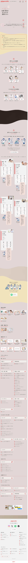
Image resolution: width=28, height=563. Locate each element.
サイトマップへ (14, 558)
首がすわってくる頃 (7, 169)
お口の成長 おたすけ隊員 (4, 182)
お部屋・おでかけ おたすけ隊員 (4, 219)
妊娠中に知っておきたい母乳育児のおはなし (23, 538)
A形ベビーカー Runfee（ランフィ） (6, 467)
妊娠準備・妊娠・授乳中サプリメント (4, 549)
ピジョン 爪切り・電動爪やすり (6, 441)
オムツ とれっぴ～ (17, 446)
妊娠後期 (10, 242)
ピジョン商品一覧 (4, 534)
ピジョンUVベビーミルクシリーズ (6, 431)
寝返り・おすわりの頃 (10, 169)
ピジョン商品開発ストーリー (4, 537)
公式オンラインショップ (4, 535)
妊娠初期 (3, 242)
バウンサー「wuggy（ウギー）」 (6, 480)
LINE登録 (22, 1)
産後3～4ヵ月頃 (10, 244)
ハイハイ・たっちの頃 (3, 173)
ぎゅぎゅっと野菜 (17, 381)
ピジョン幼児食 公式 (17, 388)
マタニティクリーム (17, 490)
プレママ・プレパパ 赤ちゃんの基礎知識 (23, 534)
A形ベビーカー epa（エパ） (5, 465)
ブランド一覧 (23, 27)
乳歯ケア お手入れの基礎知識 (19, 420)
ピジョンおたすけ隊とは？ (14, 152)
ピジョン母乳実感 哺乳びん (5, 363)
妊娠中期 (7, 242)
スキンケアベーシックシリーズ (6, 421)
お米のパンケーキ (17, 383)
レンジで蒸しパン (17, 385)
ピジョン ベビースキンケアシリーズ (6, 420)
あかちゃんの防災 (4, 481)
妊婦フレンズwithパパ (22, 536)
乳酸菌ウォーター (17, 380)
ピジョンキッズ (21, 553)
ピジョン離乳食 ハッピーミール (19, 373)
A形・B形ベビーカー (4, 464)
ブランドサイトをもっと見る (5, 556)
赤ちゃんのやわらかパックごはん (19, 378)
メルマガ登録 (14, 529)
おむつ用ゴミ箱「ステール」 (18, 444)
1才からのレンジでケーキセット (19, 386)
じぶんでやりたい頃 (10, 172)
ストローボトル (4, 401)
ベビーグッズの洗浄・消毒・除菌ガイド (7, 373)
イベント (12, 534)
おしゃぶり (3, 411)
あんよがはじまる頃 (7, 172)
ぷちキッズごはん (17, 392)
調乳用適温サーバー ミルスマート (19, 363)
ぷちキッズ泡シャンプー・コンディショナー (7, 433)
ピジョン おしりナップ (18, 441)
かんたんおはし (17, 404)
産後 (3, 244)
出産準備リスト (3, 539)
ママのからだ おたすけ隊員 (4, 256)
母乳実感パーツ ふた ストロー (5, 368)
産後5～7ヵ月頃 (3, 247)
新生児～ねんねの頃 (3, 169)
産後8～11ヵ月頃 (7, 247)
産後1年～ (10, 246)
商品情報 (23, 24)
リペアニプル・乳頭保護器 (18, 499)
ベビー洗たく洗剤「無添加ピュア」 (19, 443)
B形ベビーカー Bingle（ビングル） (6, 469)
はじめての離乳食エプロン (18, 402)
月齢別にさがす (20, 1)
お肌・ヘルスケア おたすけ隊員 (18, 190)
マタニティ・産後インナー (5, 490)
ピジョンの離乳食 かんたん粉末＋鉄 (19, 375)
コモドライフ (21, 543)
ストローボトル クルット (5, 402)
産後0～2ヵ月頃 (7, 244)
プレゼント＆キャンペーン (14, 535)
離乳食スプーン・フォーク (18, 401)
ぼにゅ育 (21, 540)
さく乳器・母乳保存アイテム (18, 497)
